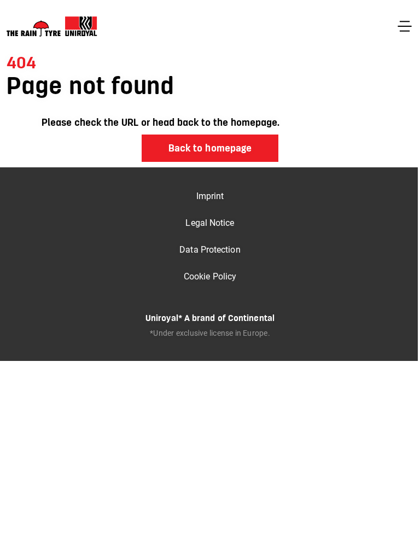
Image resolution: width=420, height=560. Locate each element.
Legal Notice (209, 223)
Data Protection (209, 249)
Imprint (210, 196)
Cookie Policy (210, 276)
